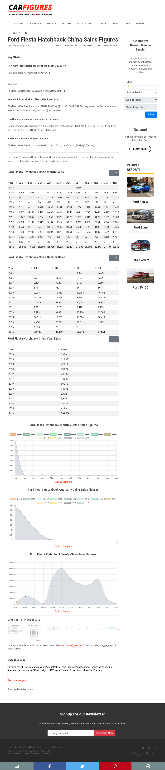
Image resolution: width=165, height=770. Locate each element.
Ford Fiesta (140, 202)
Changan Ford (87, 45)
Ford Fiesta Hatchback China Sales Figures (63, 39)
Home (58, 45)
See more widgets (17, 680)
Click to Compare (63, 482)
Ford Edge (140, 227)
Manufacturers (70, 45)
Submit (151, 114)
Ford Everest (141, 260)
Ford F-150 (140, 287)
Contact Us (137, 753)
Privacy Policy (32, 751)
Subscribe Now (104, 733)
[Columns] (116, 173)
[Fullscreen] (111, 173)
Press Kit (46, 751)
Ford (98, 45)
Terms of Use (15, 751)
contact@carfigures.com (71, 645)
